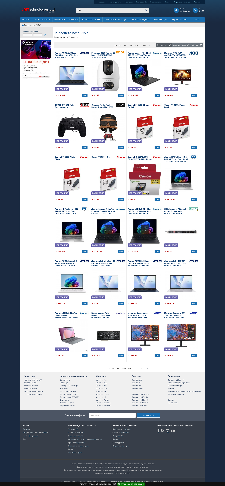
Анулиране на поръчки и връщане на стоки (85, 439)
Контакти (197, 2)
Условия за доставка (76, 433)
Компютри (26, 20)
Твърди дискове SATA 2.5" (69, 394)
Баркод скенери (173, 403)
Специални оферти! (75, 415)
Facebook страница (30, 436)
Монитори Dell (101, 389)
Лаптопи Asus (137, 380)
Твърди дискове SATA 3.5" (69, 397)
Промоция (116, 439)
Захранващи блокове (67, 406)
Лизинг (168, 2)
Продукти (101, 2)
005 (136, 45)
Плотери (171, 389)
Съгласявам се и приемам (131, 484)
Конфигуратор (156, 2)
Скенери (171, 400)
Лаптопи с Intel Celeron (140, 394)
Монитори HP (101, 391)
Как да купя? (73, 429)
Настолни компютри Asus (33, 391)
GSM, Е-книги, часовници (116, 20)
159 (144, 45)
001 (115, 45)
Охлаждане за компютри (69, 386)
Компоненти (59, 20)
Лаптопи (136, 376)
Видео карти (64, 400)
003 (125, 45)
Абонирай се (148, 415)
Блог (24, 439)
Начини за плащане (75, 436)
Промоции (129, 2)
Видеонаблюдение (179, 20)
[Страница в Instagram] (167, 431)
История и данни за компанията (35, 433)
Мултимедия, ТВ (160, 20)
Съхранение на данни (91, 20)
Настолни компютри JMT (33, 380)
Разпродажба (141, 2)
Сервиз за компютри (182, 2)
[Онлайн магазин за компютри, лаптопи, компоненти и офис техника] (38, 12)
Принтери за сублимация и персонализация (184, 391)
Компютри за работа (31, 383)
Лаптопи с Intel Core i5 (140, 403)
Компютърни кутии (67, 403)
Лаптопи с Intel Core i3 (140, 400)
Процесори (64, 383)
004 (131, 45)
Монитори (101, 376)
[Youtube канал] (173, 431)
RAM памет (64, 389)
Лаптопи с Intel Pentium (140, 397)
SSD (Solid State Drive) (68, 391)
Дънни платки (65, 380)
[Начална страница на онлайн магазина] (22, 25)
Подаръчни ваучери (120, 446)
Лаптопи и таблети (42, 20)
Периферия (73, 20)
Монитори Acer (101, 380)
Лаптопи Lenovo (138, 389)
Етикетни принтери (175, 386)
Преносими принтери (176, 394)
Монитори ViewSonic (103, 406)
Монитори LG (101, 397)
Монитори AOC (101, 383)
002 (120, 45)
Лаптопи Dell (136, 383)
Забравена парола (75, 452)
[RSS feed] (162, 431)
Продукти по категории (121, 429)
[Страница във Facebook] (158, 431)
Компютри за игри (30, 389)
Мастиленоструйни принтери (179, 383)
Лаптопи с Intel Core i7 (140, 406)
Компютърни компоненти (73, 376)
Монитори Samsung (103, 403)
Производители (115, 2)
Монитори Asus (101, 386)
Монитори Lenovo (102, 394)
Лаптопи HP (136, 386)
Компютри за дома (31, 386)
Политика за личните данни (78, 446)
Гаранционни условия (76, 443)
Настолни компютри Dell (33, 394)
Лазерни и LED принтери (177, 380)
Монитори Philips (102, 400)
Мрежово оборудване (140, 20)
